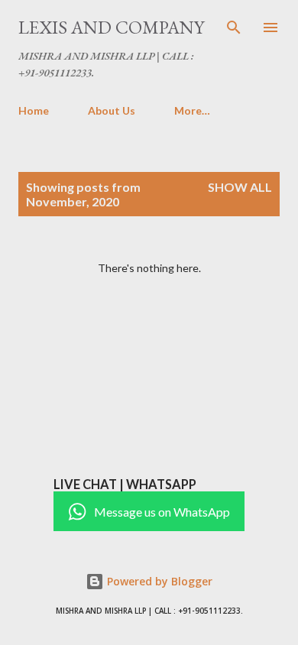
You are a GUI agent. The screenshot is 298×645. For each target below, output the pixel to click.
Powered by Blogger (158, 581)
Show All (240, 187)
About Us (111, 110)
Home (33, 110)
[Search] (234, 27)
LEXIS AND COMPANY (111, 27)
